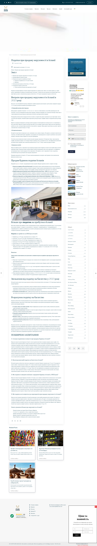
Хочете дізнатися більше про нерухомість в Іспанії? (25, 87)
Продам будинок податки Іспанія (20, 77)
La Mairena (70, 238)
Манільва (70, 294)
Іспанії (36, 291)
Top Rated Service (20, 516)
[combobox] (71, 138)
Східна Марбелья (71, 329)
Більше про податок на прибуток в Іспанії (22, 79)
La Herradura (70, 235)
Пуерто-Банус (71, 314)
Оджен (69, 311)
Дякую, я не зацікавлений (83, 545)
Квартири (70, 211)
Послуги (43, 8)
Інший (60, 8)
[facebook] (5, 2)
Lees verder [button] (72, 100)
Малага (69, 291)
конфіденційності (74, 145)
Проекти (37, 8)
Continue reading (14, 458)
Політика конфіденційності (82, 543)
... (32, 454)
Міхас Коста (70, 299)
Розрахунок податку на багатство (20, 85)
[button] (83, 106)
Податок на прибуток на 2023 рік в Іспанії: (24, 80)
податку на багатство (31, 282)
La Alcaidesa (70, 232)
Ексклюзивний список (72, 208)
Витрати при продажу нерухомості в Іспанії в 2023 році (25, 75)
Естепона (70, 253)
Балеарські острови (72, 241)
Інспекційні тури (68, 8)
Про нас (49, 8)
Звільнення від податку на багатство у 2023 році (23, 83)
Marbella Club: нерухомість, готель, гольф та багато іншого (25, 412)
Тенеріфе (70, 331)
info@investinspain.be (80, 2)
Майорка (70, 288)
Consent (70, 142)
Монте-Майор (71, 305)
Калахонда (70, 267)
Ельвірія (69, 250)
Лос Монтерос (71, 285)
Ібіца (69, 259)
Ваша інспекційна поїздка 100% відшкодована (26, 2)
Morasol (78, 192)
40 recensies (81, 88)
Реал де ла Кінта (71, 317)
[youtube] (9, 2)
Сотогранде (70, 326)
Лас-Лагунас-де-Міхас (72, 282)
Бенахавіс (70, 247)
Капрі (77, 174)
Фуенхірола (70, 337)
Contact (90, 2)
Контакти (55, 8)
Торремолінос (71, 334)
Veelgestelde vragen (35, 515)
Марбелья (70, 296)
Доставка (72, 151)
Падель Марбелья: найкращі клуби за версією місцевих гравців (26, 416)
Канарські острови (71, 270)
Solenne (78, 180)
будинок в (18, 163)
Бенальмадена (70, 244)
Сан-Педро (70, 323)
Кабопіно (70, 264)
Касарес (69, 276)
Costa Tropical (71, 229)
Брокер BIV (33, 511)
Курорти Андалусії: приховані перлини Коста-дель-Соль (25, 415)
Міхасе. (69, 302)
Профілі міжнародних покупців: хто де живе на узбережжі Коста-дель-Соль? (29, 413)
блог (18, 54)
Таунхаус (70, 217)
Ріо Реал (69, 320)
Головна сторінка (29, 8)
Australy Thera (79, 186)
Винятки (17, 82)
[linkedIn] (7, 2)
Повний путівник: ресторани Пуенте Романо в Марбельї (25, 410)
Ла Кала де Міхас (71, 279)
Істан (69, 261)
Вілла (69, 205)
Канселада (70, 273)
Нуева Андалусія (71, 308)
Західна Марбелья (71, 256)
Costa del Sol (15, 54)
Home (10, 54)
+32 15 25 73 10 (69, 2)
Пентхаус (70, 214)
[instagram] (11, 2)
